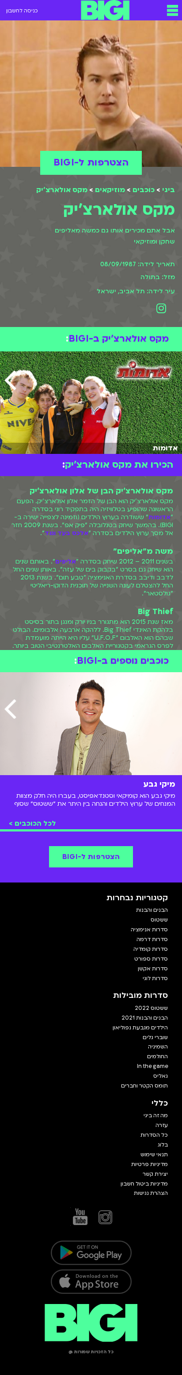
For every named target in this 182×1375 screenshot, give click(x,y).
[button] (172, 10)
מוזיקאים (110, 190)
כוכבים (144, 190)
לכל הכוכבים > (32, 823)
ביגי (168, 190)
